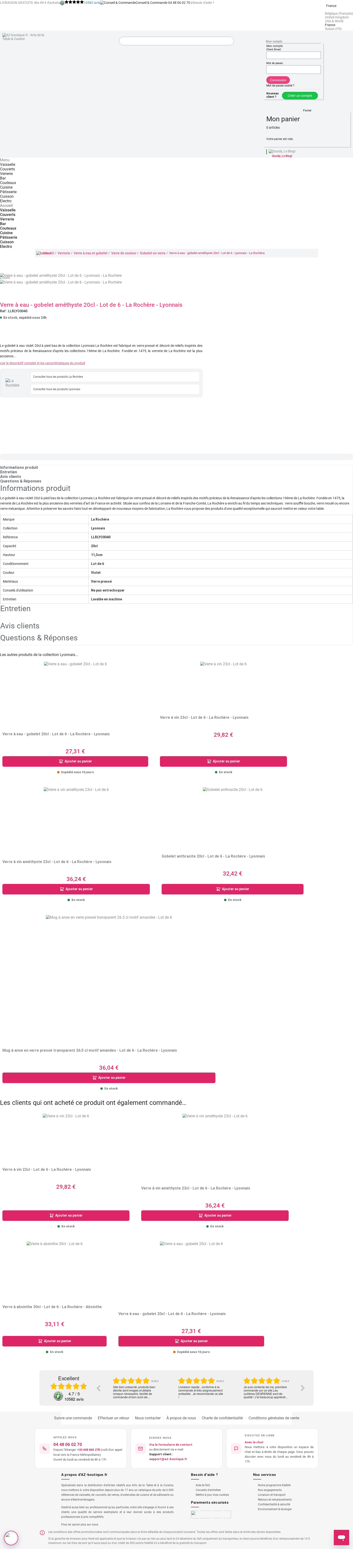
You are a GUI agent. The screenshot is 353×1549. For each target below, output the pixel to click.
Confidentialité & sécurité (274, 1504)
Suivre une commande (73, 1418)
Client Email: (273, 49)
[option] (135, 1387)
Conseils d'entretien (208, 1490)
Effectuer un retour (113, 1418)
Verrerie (64, 253)
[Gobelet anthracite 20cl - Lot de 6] (232, 817)
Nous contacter (148, 1418)
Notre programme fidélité (274, 1485)
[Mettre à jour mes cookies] (11, 1538)
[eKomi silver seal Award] (58, 1396)
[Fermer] (266, 131)
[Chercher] (229, 41)
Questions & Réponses (20, 481)
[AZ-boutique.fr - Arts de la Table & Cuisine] (23, 37)
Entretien (8, 472)
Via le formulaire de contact (170, 1444)
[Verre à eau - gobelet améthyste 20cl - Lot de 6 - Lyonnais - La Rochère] (61, 282)
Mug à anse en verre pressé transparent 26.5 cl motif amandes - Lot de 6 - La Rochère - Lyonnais (89, 1050)
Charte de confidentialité (222, 1418)
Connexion (278, 80)
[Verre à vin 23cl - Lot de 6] (223, 685)
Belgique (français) (339, 13)
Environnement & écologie (275, 1509)
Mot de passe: (274, 63)
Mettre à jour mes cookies (212, 1495)
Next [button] (303, 1388)
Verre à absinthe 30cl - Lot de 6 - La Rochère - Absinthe (52, 1307)
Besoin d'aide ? (203, 3)
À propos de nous (181, 1418)
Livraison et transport (272, 1495)
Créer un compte (300, 96)
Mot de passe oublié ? (280, 85)
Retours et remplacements (275, 1499)
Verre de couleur (123, 253)
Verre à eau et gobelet (91, 253)
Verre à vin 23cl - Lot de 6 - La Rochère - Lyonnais (204, 717)
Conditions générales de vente (274, 1418)
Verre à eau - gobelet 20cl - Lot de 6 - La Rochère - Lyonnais (56, 734)
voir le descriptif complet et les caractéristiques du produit (42, 363)
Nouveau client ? (272, 95)
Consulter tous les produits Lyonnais (56, 389)
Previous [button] (98, 1388)
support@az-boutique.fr (168, 1459)
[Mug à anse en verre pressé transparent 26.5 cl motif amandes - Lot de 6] (109, 978)
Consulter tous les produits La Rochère (58, 376)
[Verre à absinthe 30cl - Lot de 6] (55, 1269)
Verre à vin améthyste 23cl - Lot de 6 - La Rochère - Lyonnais (56, 861)
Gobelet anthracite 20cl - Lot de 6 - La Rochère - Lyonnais (213, 856)
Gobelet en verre (152, 253)
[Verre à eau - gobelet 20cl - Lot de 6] (75, 693)
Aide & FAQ (203, 1485)
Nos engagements (270, 1490)
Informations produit (19, 467)
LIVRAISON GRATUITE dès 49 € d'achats (30, 3)
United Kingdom (337, 17)
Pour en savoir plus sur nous (79, 1524)
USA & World (334, 21)
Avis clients (10, 476)
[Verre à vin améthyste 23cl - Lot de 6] (76, 819)
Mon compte (274, 41)
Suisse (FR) (333, 29)
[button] (307, 108)
